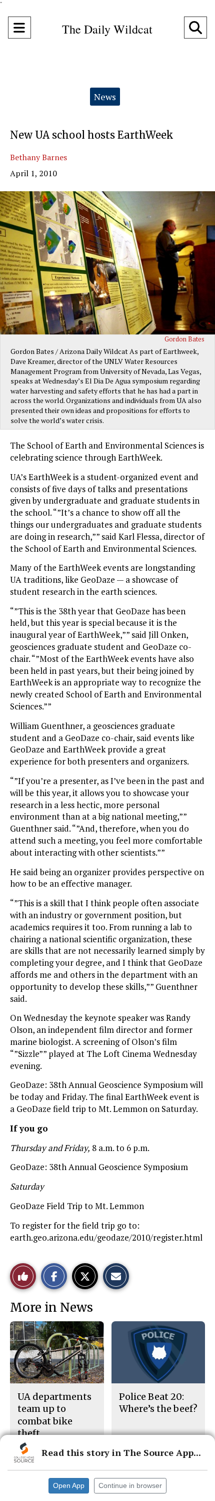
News (105, 97)
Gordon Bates (184, 338)
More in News (51, 1307)
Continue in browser (130, 1485)
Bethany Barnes (38, 157)
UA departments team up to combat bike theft (55, 1415)
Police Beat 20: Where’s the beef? (158, 1402)
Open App (68, 1485)
